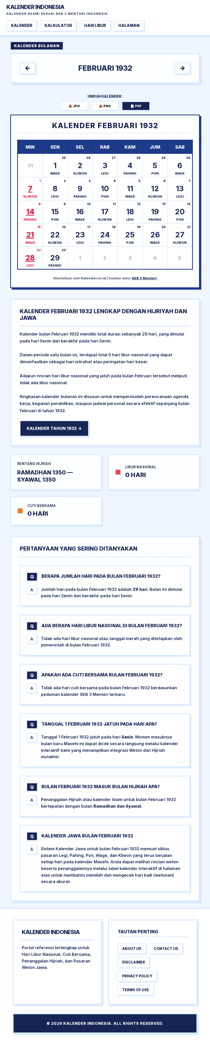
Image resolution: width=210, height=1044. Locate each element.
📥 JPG (74, 106)
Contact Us (166, 949)
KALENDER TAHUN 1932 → (54, 428)
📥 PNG (105, 106)
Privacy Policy (137, 976)
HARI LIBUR (95, 25)
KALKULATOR (58, 25)
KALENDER (21, 25)
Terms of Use (135, 990)
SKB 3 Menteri (144, 278)
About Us (131, 949)
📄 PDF (136, 106)
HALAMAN (129, 25)
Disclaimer (133, 962)
